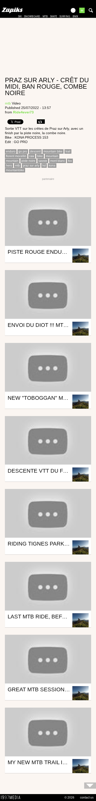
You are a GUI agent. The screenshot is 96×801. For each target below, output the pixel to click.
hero (9, 165)
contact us (87, 797)
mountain (52, 156)
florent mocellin (16, 156)
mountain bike (53, 151)
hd (44, 165)
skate (53, 16)
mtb (45, 16)
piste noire (28, 161)
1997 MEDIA (12, 797)
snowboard (32, 16)
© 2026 (69, 797)
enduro (11, 151)
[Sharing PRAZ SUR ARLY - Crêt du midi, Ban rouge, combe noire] (41, 121)
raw (31, 156)
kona (52, 165)
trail (67, 151)
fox (70, 161)
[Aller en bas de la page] (90, 785)
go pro (22, 151)
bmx (75, 16)
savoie (42, 161)
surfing (65, 16)
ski (20, 16)
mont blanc (57, 161)
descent (35, 151)
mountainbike (15, 170)
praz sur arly (31, 165)
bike (40, 156)
